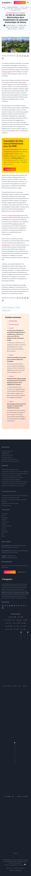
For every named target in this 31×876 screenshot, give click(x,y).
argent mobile (7, 71)
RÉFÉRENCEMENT (13, 321)
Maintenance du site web (7, 455)
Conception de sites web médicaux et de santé (12, 477)
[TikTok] (21, 606)
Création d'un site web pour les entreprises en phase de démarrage (14, 500)
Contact (3, 536)
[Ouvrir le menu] (28, 2)
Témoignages (5, 517)
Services (4, 515)
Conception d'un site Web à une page (10, 503)
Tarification (4, 519)
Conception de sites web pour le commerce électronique (14, 495)
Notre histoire (5, 532)
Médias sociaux (6, 310)
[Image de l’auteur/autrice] (4, 25)
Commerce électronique (12, 7)
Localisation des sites (7, 526)
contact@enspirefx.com (11, 557)
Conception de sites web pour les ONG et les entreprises (14, 481)
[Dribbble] (5, 606)
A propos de (4, 530)
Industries (4, 524)
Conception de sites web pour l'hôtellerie (11, 479)
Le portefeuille (5, 513)
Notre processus (5, 521)
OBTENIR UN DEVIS (19, 2)
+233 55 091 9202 (11, 556)
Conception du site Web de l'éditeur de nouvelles (13, 485)
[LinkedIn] (25, 56)
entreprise (9, 160)
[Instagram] (14, 606)
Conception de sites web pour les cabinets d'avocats (13, 483)
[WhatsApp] (22, 56)
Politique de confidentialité (15, 870)
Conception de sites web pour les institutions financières (15, 473)
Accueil (4, 7)
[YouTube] (12, 606)
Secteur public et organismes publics (10, 469)
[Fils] (17, 606)
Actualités (22, 12)
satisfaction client (17, 224)
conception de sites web (15, 156)
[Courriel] (3, 58)
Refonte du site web (6, 505)
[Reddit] (27, 56)
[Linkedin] (3, 606)
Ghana (18, 69)
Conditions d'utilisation (19, 868)
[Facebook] (17, 56)
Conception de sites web (7, 451)
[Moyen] (3, 608)
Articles (3, 528)
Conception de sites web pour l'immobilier (11, 475)
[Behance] (24, 606)
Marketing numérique (14, 324)
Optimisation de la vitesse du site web (10, 461)
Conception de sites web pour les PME (10, 497)
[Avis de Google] (19, 606)
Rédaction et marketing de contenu (10, 459)
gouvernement (6, 245)
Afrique (10, 84)
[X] (20, 56)
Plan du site (9, 868)
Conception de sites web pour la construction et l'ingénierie (15, 471)
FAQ (3, 534)
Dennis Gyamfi (11, 25)
